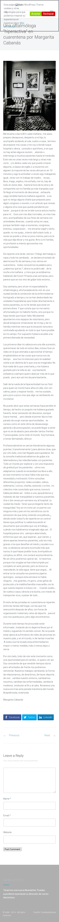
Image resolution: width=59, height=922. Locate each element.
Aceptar (35, 13)
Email (7, 815)
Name (7, 798)
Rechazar (48, 13)
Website (7, 832)
